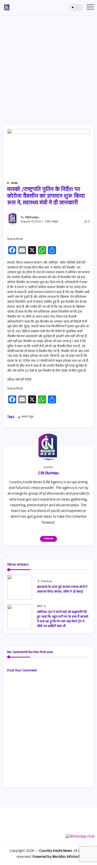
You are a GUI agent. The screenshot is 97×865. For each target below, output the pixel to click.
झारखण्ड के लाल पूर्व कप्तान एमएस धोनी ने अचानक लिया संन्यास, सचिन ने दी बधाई (62, 590)
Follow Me (48, 539)
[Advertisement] (48, 66)
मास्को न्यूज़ (27, 417)
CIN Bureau (32, 217)
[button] (76, 7)
